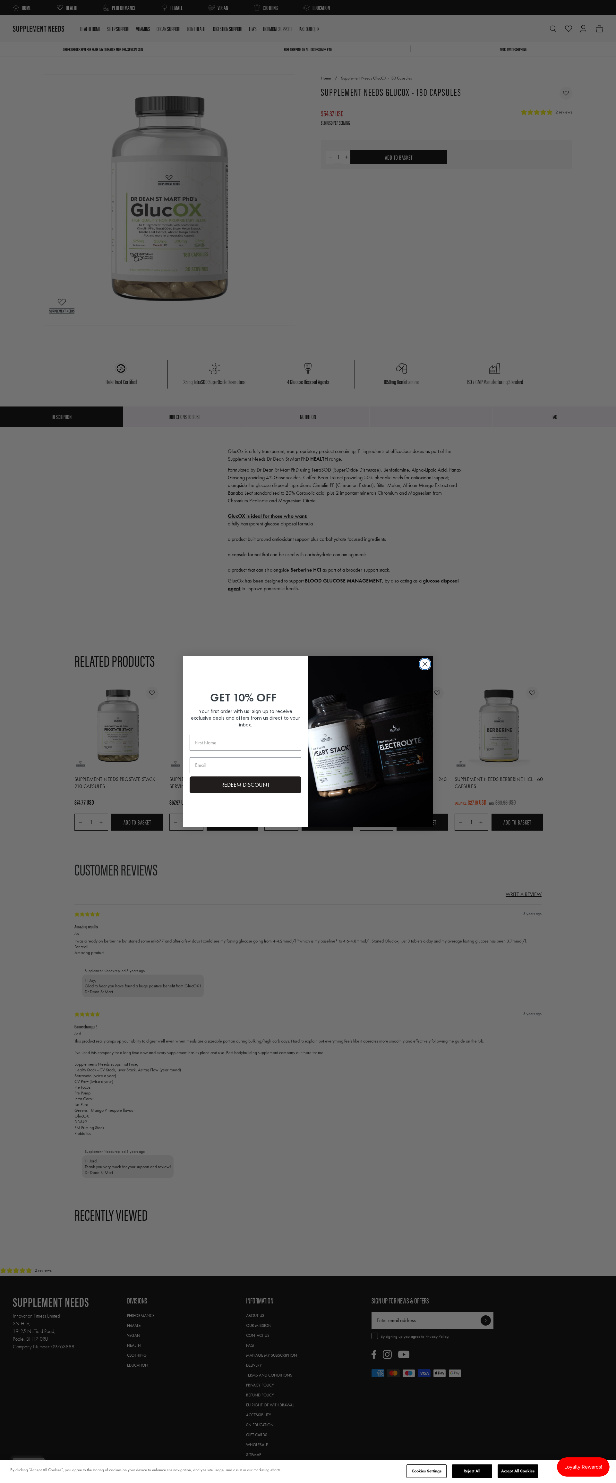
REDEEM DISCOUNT (245, 784)
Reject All (472, 1471)
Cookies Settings (426, 1471)
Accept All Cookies (518, 1471)
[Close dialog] (425, 664)
